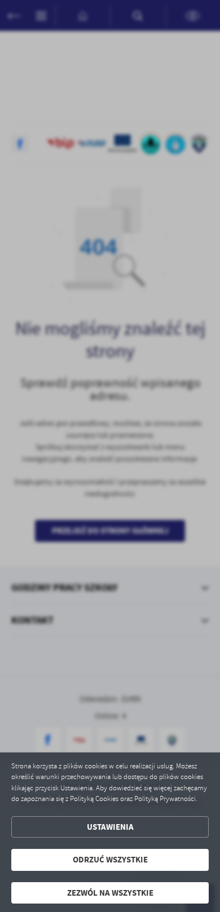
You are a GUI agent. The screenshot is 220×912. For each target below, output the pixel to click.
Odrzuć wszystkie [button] (110, 859)
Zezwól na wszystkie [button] (110, 892)
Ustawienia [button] (110, 827)
